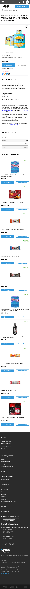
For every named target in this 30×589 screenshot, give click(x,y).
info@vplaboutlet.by (11, 524)
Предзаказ (9, 65)
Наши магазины (5, 479)
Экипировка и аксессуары (7, 451)
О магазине (3, 506)
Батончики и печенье (7, 110)
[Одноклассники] (5, 74)
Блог (2, 487)
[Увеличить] (15, 38)
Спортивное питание (6, 441)
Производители (5, 489)
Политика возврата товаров (8, 504)
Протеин (3, 471)
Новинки (3, 459)
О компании (4, 482)
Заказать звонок (9, 520)
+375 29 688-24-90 (14, 124)
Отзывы (3, 509)
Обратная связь (5, 511)
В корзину (8, 182)
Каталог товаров (22, 6)
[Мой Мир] (7, 74)
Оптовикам (3, 496)
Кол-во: (4, 68)
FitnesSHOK (25, 110)
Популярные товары (6, 461)
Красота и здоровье (6, 446)
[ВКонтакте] (2, 74)
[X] (9, 74)
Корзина (22, 587)
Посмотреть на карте (6, 573)
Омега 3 (3, 469)
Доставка (3, 494)
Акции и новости (5, 484)
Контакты (3, 499)
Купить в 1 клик (22, 65)
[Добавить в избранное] (27, 27)
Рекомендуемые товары (7, 466)
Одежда (3, 448)
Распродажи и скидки (6, 464)
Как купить (3, 491)
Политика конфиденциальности (8, 501)
